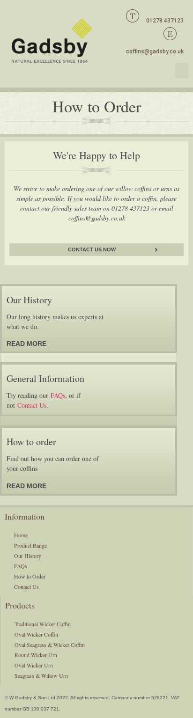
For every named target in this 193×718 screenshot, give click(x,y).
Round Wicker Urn (36, 655)
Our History (27, 555)
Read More (26, 343)
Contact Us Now (92, 249)
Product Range (30, 545)
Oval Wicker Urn (34, 665)
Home (21, 535)
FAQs (58, 395)
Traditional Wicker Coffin (43, 624)
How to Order (29, 576)
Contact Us (31, 405)
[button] (181, 70)
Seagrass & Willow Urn (41, 675)
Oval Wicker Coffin (36, 634)
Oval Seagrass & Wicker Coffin (50, 644)
